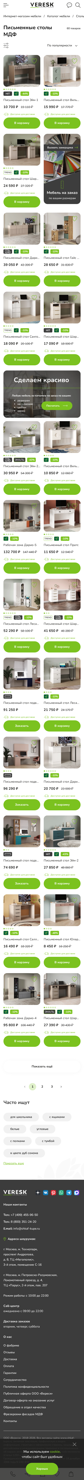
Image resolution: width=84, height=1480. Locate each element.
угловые (42, 1129)
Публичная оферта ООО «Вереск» (28, 1394)
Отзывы (9, 1352)
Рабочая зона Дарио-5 (19, 545)
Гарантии (9, 1373)
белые (14, 1129)
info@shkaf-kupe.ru (26, 1229)
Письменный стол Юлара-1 (63, 939)
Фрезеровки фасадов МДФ (23, 1414)
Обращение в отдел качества (24, 1407)
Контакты (10, 1421)
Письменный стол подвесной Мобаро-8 (31, 782)
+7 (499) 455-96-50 (24, 1215)
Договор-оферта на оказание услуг (28, 1400)
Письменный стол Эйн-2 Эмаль (25, 466)
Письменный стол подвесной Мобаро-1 (31, 703)
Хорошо (42, 1469)
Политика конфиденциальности (26, 1387)
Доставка (10, 1359)
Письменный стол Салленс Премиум (29, 939)
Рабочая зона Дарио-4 (19, 1018)
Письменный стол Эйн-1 (20, 100)
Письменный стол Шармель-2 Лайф (29, 179)
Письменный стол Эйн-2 (61, 860)
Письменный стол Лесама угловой (28, 624)
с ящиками (57, 1117)
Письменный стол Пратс (61, 545)
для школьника (21, 1117)
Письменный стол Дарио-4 (63, 782)
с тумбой (48, 1141)
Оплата (8, 1366)
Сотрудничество (14, 1380)
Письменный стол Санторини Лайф (28, 337)
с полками (17, 1141)
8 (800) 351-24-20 (23, 1222)
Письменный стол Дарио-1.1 (23, 258)
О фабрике (11, 1345)
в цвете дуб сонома (24, 1153)
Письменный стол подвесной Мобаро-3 (31, 860)
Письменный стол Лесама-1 (64, 703)
